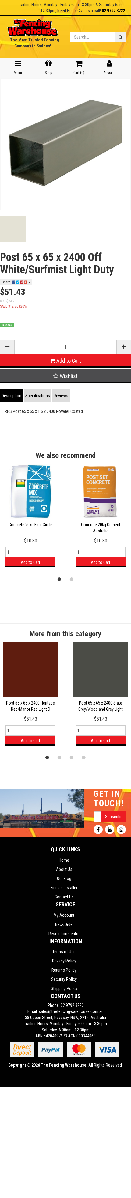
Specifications (37, 395)
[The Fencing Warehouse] (33, 25)
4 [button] (84, 757)
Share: (7, 282)
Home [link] (64, 860)
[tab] (12, 395)
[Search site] (120, 37)
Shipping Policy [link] (64, 988)
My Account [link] (64, 915)
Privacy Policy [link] (64, 960)
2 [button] (72, 579)
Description (11, 395)
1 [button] (59, 579)
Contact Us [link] (64, 896)
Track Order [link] (64, 924)
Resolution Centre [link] (64, 933)
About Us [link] (64, 869)
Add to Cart (68, 360)
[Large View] (13, 229)
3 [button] (72, 757)
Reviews (61, 395)
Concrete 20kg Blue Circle (30, 524)
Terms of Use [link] (64, 951)
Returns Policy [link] (63, 970)
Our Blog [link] (64, 878)
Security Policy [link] (64, 979)
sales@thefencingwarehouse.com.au (71, 1011)
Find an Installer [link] (64, 887)
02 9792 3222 (113, 10)
